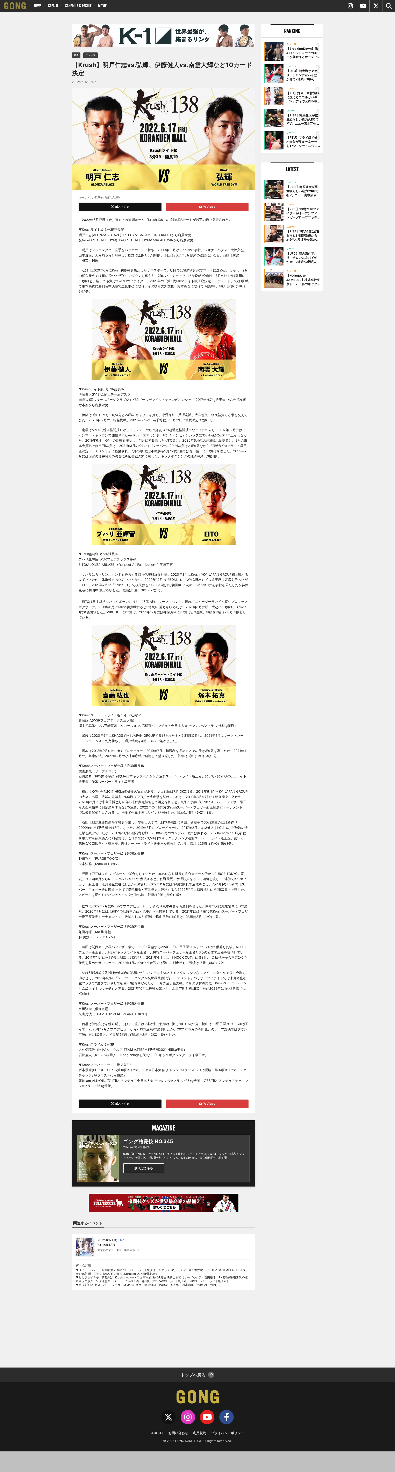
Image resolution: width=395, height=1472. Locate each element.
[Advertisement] (163, 1326)
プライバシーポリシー (227, 1433)
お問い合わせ (178, 1433)
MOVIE (102, 6)
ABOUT (157, 1433)
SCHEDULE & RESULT (78, 6)
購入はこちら (144, 1168)
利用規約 (199, 1433)
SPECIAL (53, 6)
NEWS (37, 6)
